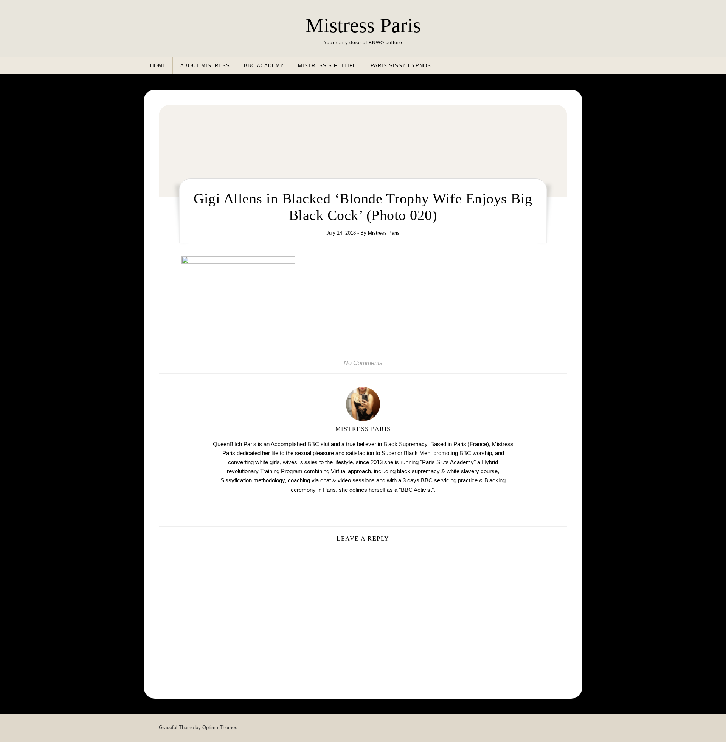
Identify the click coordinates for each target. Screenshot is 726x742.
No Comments (363, 363)
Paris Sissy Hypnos (401, 65)
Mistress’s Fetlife (327, 65)
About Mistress (205, 65)
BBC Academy (264, 65)
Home (158, 65)
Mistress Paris (363, 25)
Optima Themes (219, 727)
